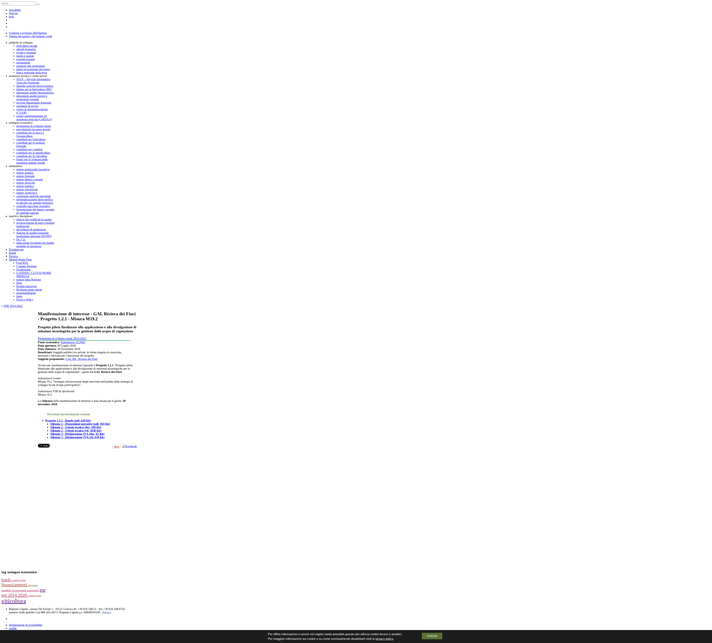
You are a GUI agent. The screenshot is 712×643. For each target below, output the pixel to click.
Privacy (106, 612)
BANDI (6, 580)
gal (30, 585)
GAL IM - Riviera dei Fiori (81, 359)
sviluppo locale (34, 595)
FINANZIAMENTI (14, 584)
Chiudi (432, 636)
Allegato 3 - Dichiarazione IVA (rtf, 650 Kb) (77, 437)
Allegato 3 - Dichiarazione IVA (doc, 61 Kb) (77, 433)
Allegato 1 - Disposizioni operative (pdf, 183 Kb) (80, 423)
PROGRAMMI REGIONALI (26, 590)
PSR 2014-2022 (13, 305)
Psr (43, 590)
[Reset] (38, 4)
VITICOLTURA (13, 601)
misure (35, 585)
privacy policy (384, 638)
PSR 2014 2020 (14, 595)
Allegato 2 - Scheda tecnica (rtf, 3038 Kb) (75, 430)
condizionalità (18, 580)
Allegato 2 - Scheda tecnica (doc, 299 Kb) (75, 427)
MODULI (6, 590)
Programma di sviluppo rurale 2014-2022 (62, 338)
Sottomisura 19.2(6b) (73, 342)
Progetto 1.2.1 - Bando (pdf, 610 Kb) (68, 420)
